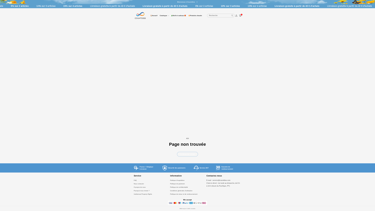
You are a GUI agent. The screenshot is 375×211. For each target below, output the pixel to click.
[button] (164, 15)
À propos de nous (140, 187)
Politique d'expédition (177, 180)
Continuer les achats (187, 154)
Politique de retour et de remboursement (183, 194)
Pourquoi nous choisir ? (142, 190)
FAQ (135, 180)
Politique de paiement (177, 184)
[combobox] (220, 15)
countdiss (193, 208)
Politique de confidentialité (179, 187)
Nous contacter (139, 184)
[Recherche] (232, 15)
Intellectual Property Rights (143, 194)
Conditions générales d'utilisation (181, 190)
